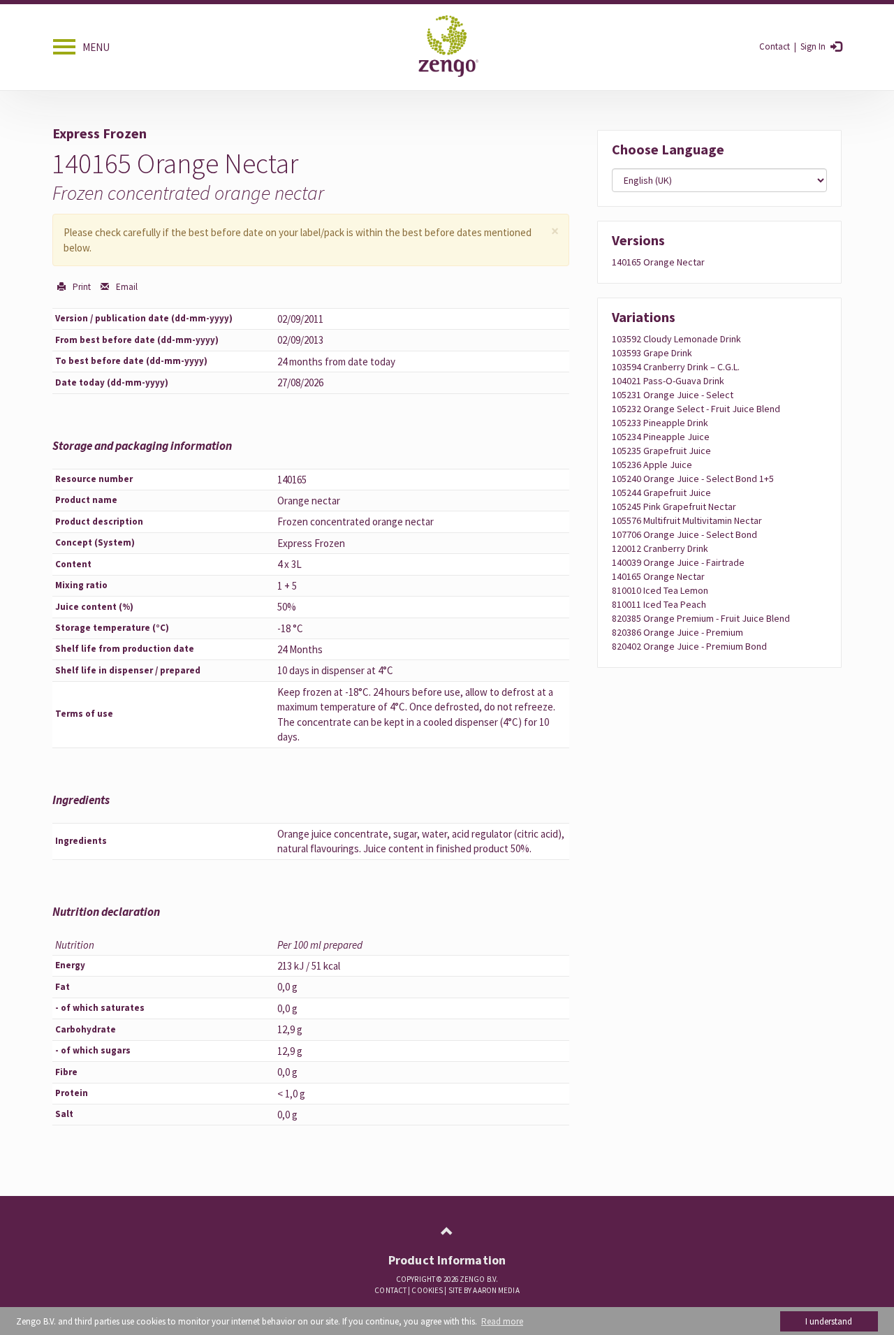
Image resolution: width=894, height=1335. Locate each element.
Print (81, 287)
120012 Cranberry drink (660, 548)
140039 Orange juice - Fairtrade (678, 562)
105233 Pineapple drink (660, 422)
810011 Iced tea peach (659, 604)
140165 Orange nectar (658, 262)
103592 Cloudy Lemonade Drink (676, 339)
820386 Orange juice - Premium (677, 632)
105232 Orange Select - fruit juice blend (696, 408)
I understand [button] (828, 1321)
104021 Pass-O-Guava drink (668, 380)
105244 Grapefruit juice (661, 492)
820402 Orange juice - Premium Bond (689, 646)
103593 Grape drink (652, 352)
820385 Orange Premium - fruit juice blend (701, 618)
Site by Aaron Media (484, 1290)
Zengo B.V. (479, 1279)
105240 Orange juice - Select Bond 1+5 (693, 478)
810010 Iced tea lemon (660, 590)
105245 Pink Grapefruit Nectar (674, 506)
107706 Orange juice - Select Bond (684, 534)
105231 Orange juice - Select (672, 394)
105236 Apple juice (652, 464)
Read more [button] (502, 1321)
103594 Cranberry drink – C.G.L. (676, 366)
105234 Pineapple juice (661, 436)
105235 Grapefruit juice (661, 450)
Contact (774, 46)
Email (126, 287)
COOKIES (427, 1290)
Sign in (812, 46)
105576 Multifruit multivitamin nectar (687, 520)
